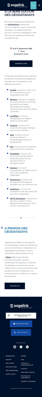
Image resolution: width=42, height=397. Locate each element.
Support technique (28, 381)
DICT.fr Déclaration (17, 199)
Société (9, 359)
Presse (23, 356)
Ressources (10, 356)
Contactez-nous (22, 323)
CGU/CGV (24, 368)
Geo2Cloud (14, 189)
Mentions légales (28, 372)
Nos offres (10, 363)
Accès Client (10, 374)
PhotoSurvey (15, 180)
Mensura (13, 99)
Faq (22, 359)
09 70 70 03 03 (22, 332)
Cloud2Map (14, 154)
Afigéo (8, 257)
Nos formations (12, 370)
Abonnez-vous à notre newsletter (22, 315)
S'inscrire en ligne (21, 63)
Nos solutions (11, 367)
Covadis (13, 90)
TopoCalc (13, 168)
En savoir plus (15, 286)
